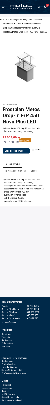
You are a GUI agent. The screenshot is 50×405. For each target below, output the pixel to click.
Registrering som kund (12, 400)
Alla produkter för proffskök (14, 358)
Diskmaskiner (7, 343)
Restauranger (8, 361)
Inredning (6, 346)
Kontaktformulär (9, 322)
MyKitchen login (9, 394)
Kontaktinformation (12, 301)
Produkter (7, 330)
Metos (5, 380)
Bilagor (34, 171)
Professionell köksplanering (14, 373)
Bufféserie (8, 24)
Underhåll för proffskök (12, 370)
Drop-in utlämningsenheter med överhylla (21, 28)
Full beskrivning (12, 164)
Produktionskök (9, 364)
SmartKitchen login (10, 397)
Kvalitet (5, 391)
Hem (2, 19)
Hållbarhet (6, 385)
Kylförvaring (7, 340)
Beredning (6, 334)
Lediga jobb (7, 388)
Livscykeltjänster (9, 367)
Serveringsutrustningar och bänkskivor (25, 19)
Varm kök (6, 337)
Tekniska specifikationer (15, 171)
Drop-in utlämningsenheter (29, 24)
